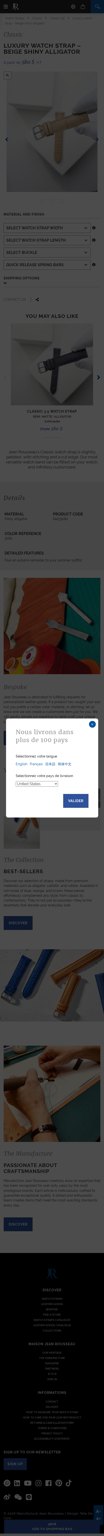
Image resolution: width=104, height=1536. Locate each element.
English (21, 764)
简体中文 (64, 764)
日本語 (50, 764)
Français (36, 764)
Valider (75, 801)
